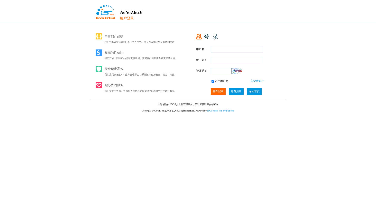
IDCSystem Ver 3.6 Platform (220, 110)
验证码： (201, 70)
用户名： (201, 49)
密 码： (201, 59)
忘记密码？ (257, 81)
